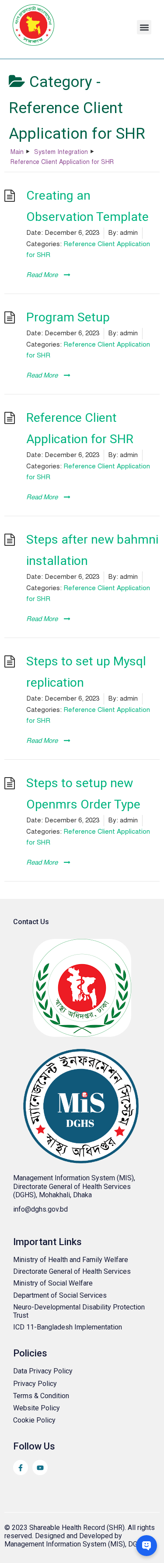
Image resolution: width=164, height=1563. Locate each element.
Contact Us (31, 922)
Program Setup (68, 317)
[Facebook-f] (20, 1467)
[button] (144, 27)
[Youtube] (39, 1467)
